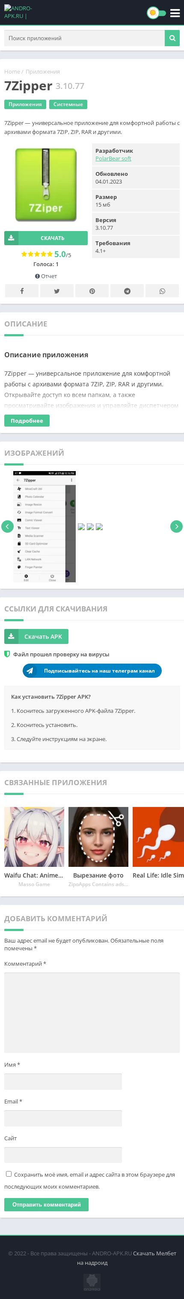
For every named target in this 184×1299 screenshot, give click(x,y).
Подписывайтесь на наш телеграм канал (99, 670)
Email (13, 1101)
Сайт (10, 1138)
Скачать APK (43, 636)
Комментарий (25, 963)
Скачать (53, 238)
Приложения (43, 71)
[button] (172, 38)
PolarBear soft (113, 158)
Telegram (127, 290)
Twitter (57, 290)
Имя (12, 1064)
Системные (68, 104)
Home (12, 71)
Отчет (48, 276)
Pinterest (92, 290)
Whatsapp (162, 290)
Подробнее (27, 420)
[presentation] (7, 526)
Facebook (22, 290)
